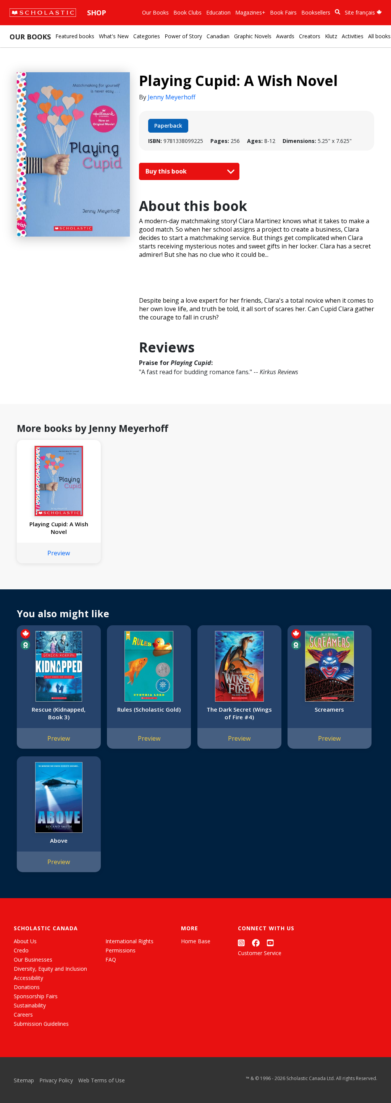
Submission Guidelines (41, 1023)
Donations (27, 987)
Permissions (120, 950)
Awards (285, 36)
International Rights (129, 941)
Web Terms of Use (101, 1080)
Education (218, 12)
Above (59, 840)
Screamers (329, 709)
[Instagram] (241, 943)
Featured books (74, 36)
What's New (114, 36)
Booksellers (315, 12)
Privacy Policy (56, 1080)
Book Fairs (283, 12)
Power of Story (183, 36)
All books (379, 36)
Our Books (155, 12)
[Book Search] (337, 12)
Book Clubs (187, 12)
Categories (146, 36)
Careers (23, 1014)
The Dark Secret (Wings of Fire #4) (239, 713)
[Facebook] (256, 943)
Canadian (218, 36)
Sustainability (30, 1005)
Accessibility (28, 977)
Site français (360, 12)
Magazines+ (250, 12)
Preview (58, 553)
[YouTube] (270, 943)
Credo (21, 950)
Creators (309, 36)
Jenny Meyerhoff (172, 97)
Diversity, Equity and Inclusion (50, 968)
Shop (96, 12)
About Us (25, 941)
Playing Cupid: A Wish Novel (58, 527)
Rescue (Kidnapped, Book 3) (59, 713)
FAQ (110, 959)
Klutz (331, 36)
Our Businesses (33, 959)
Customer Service (259, 953)
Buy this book (166, 171)
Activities (353, 36)
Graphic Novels (252, 36)
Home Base (195, 941)
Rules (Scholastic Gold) (149, 709)
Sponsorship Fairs (36, 996)
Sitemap (24, 1080)
